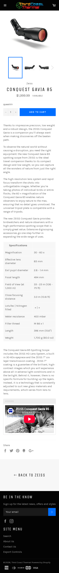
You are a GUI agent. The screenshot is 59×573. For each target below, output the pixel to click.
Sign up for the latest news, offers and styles (29, 504)
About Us (8, 541)
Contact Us (9, 546)
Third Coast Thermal (21, 562)
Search (7, 536)
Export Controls (12, 551)
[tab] (29, 401)
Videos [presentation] (9, 401)
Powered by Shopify (41, 562)
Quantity (8, 104)
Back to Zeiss (31, 475)
